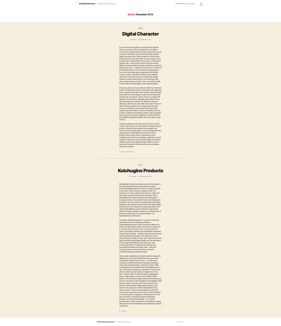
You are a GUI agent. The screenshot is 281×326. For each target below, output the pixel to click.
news (131, 151)
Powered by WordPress (123, 322)
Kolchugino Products (140, 170)
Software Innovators (87, 4)
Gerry (134, 39)
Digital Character (140, 34)
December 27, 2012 (146, 39)
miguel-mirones (125, 151)
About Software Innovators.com (184, 3)
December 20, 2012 (145, 176)
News (140, 28)
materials (123, 311)
